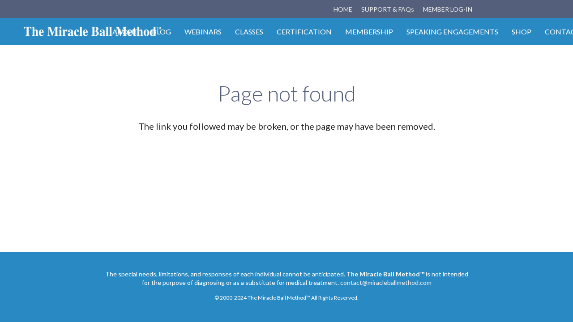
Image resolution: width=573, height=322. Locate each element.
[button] (546, 9)
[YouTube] (530, 9)
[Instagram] (513, 9)
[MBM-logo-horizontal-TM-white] (92, 31)
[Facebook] (497, 9)
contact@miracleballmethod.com (386, 282)
